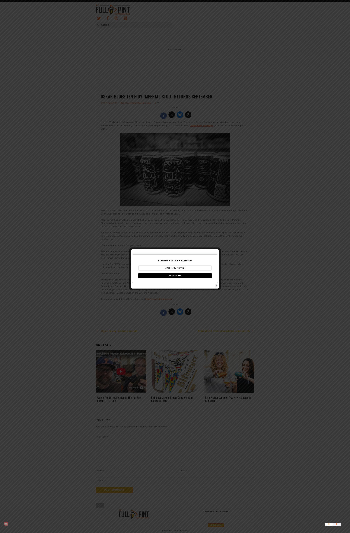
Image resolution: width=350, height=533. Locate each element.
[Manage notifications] (6, 524)
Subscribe (174, 275)
